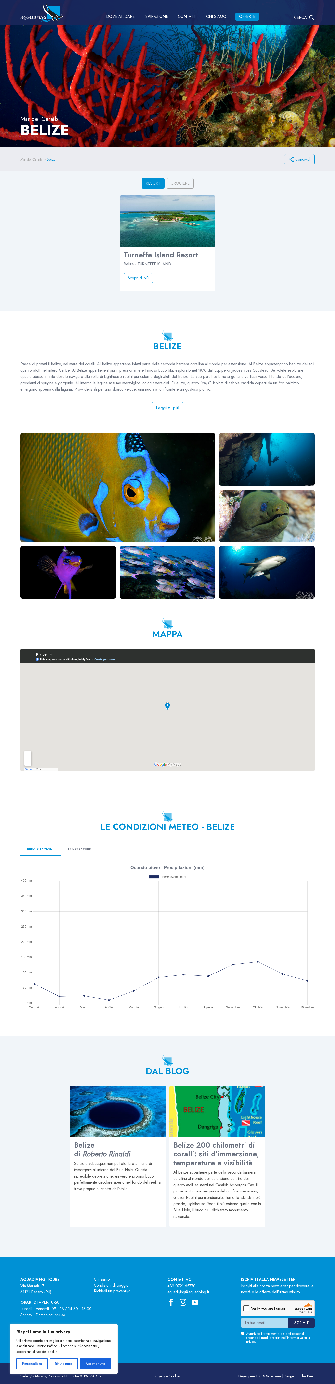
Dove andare (120, 16)
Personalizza (32, 1363)
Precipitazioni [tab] (40, 849)
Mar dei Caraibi (31, 159)
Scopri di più (138, 278)
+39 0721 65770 (182, 1286)
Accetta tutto (95, 1363)
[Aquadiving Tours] (41, 12)
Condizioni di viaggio (111, 1285)
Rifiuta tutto (63, 1363)
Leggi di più (167, 408)
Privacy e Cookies (167, 1376)
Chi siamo (216, 16)
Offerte (247, 16)
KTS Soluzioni (270, 1376)
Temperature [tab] (79, 849)
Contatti (187, 16)
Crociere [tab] (180, 183)
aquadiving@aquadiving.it (188, 1292)
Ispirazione (156, 16)
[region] (64, 1349)
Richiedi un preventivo (112, 1291)
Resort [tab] (153, 183)
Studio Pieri (305, 1376)
